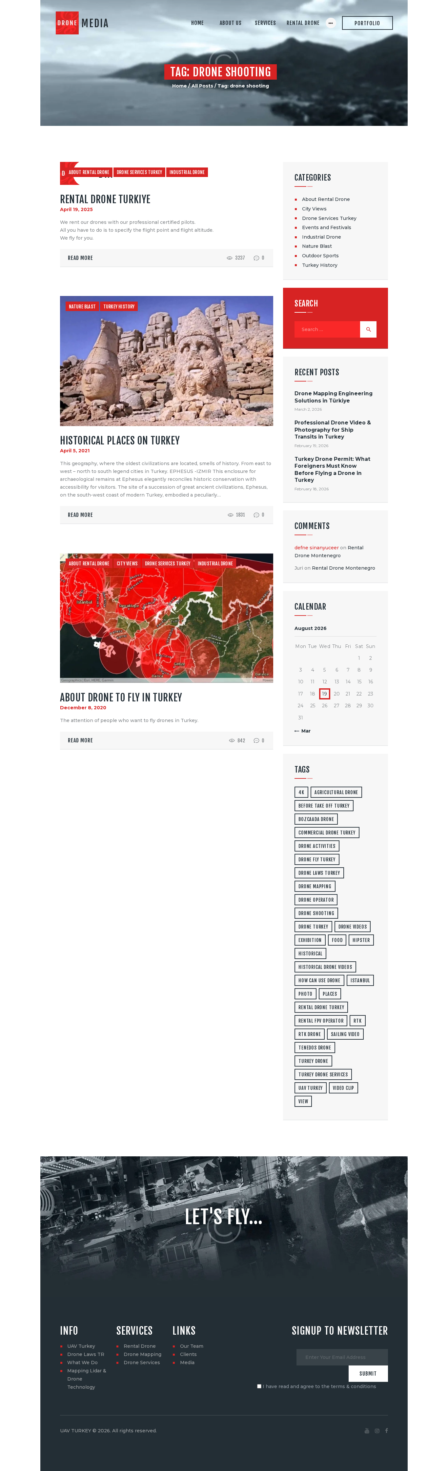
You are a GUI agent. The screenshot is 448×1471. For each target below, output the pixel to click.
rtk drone (309, 1034)
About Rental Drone (89, 172)
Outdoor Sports (320, 256)
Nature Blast (82, 306)
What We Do (82, 1362)
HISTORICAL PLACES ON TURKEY (120, 441)
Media (187, 1362)
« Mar (303, 731)
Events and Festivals (326, 227)
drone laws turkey (319, 873)
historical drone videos (325, 967)
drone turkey (313, 927)
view (303, 1101)
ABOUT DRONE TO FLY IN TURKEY (121, 698)
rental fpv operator (320, 1021)
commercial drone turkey (326, 832)
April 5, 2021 (75, 451)
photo (305, 994)
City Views (127, 563)
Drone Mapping (142, 1354)
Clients (188, 1354)
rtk (357, 1021)
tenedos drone (314, 1047)
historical (310, 953)
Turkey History (119, 306)
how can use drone (319, 980)
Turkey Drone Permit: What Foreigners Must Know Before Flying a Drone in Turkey (332, 469)
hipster (361, 940)
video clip (343, 1088)
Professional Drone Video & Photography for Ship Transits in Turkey (333, 430)
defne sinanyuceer (317, 548)
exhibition (310, 940)
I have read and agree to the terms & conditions (319, 1386)
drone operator (316, 900)
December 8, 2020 (83, 708)
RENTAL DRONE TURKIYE (105, 199)
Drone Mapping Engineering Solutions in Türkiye (334, 396)
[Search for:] (336, 329)
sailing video (345, 1034)
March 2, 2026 (308, 409)
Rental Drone (140, 1346)
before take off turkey (324, 806)
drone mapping (314, 886)
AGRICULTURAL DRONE (336, 792)
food (337, 940)
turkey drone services (323, 1074)
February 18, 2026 (312, 488)
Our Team (191, 1346)
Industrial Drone (187, 172)
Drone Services (142, 1362)
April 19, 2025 (76, 209)
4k (301, 792)
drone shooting (316, 913)
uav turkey (310, 1088)
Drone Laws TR (85, 1354)
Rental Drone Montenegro (343, 568)
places (330, 994)
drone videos (352, 927)
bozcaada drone (316, 819)
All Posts (202, 86)
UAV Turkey (81, 1346)
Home (179, 86)
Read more (80, 258)
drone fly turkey (317, 859)
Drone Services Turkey (139, 172)
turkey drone (313, 1061)
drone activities (317, 846)
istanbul (360, 980)
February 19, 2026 (311, 445)
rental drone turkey (321, 1007)
